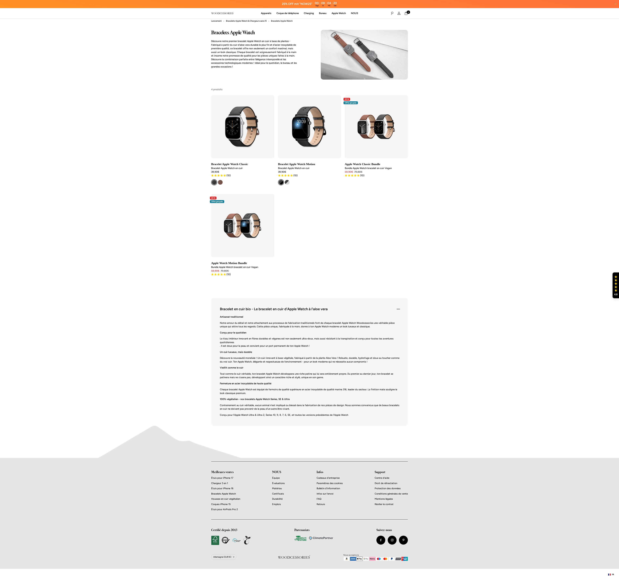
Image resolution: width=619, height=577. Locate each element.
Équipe (276, 477)
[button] (616, 285)
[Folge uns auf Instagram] (392, 540)
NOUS (354, 13)
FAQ (319, 498)
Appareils (266, 13)
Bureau (322, 13)
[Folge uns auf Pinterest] (403, 540)
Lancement (216, 21)
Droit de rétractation (386, 483)
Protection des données (388, 488)
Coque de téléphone (287, 13)
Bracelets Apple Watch (223, 493)
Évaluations (278, 483)
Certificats (278, 493)
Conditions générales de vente (391, 493)
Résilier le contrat (384, 504)
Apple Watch (339, 13)
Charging (309, 13)
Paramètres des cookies (330, 483)
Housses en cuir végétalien (225, 498)
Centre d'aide (382, 477)
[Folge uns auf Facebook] (380, 540)
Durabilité (277, 498)
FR (613, 574)
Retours (321, 504)
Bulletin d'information (328, 488)
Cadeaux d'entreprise (328, 477)
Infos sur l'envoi (325, 493)
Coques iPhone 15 (221, 504)
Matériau (277, 488)
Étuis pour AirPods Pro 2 (224, 509)
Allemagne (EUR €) (222, 557)
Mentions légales (384, 498)
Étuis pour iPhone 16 (222, 488)
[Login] (399, 13)
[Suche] (392, 13)
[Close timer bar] (615, 4)
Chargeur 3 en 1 (219, 483)
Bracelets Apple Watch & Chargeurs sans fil (246, 21)
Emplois (276, 504)
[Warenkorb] (406, 13)
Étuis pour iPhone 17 (222, 477)
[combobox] (611, 574)
